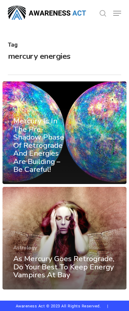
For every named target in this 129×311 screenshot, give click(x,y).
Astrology (25, 110)
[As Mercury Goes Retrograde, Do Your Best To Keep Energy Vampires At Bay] (64, 238)
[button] (117, 13)
